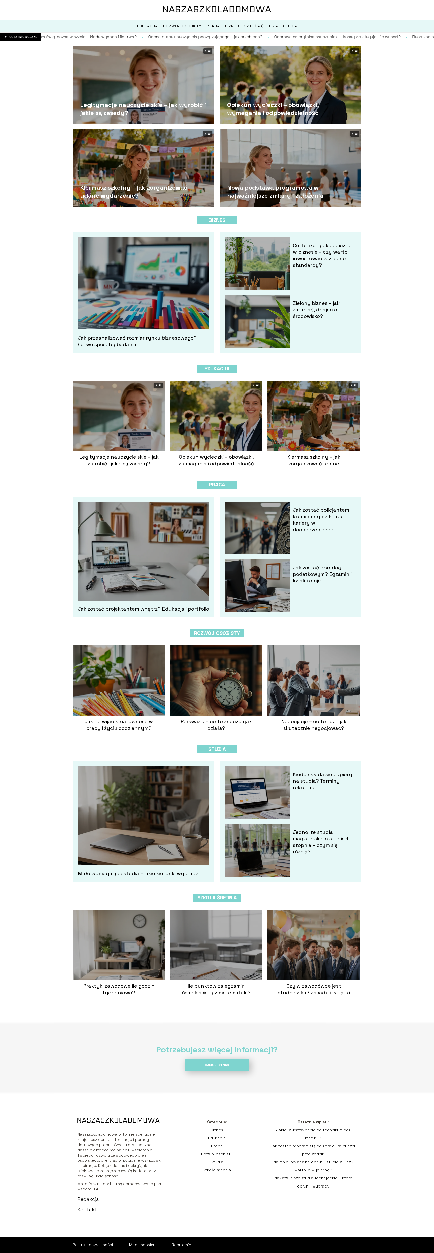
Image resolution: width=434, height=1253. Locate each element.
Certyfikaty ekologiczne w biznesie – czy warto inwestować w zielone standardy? (322, 255)
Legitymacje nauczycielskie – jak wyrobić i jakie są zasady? (143, 108)
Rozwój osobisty (217, 633)
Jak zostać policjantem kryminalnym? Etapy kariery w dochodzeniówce (321, 520)
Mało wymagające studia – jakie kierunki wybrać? (138, 873)
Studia (217, 749)
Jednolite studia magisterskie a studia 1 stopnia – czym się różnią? (320, 842)
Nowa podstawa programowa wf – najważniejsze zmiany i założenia (276, 191)
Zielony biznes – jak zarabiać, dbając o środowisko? (316, 309)
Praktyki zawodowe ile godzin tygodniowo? (119, 989)
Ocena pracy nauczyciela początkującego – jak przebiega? (110, 36)
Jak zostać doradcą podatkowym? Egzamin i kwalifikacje (322, 574)
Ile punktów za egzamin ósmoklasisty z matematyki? (216, 989)
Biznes (217, 220)
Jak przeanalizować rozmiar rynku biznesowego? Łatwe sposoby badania (137, 341)
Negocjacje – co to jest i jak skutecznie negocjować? (314, 724)
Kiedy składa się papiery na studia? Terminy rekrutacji (322, 781)
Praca (217, 484)
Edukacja (217, 368)
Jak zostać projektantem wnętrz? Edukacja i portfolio (143, 609)
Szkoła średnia (217, 897)
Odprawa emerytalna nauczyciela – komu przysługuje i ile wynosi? (242, 36)
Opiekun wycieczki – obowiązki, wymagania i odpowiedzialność (273, 108)
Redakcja (88, 1199)
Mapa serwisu (142, 1244)
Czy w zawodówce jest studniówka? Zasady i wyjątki (314, 989)
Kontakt (87, 1209)
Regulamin (181, 1244)
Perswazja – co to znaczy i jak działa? (216, 724)
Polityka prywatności (93, 1244)
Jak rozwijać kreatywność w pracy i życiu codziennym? (119, 724)
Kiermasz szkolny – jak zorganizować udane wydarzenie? (133, 191)
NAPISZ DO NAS (217, 1065)
